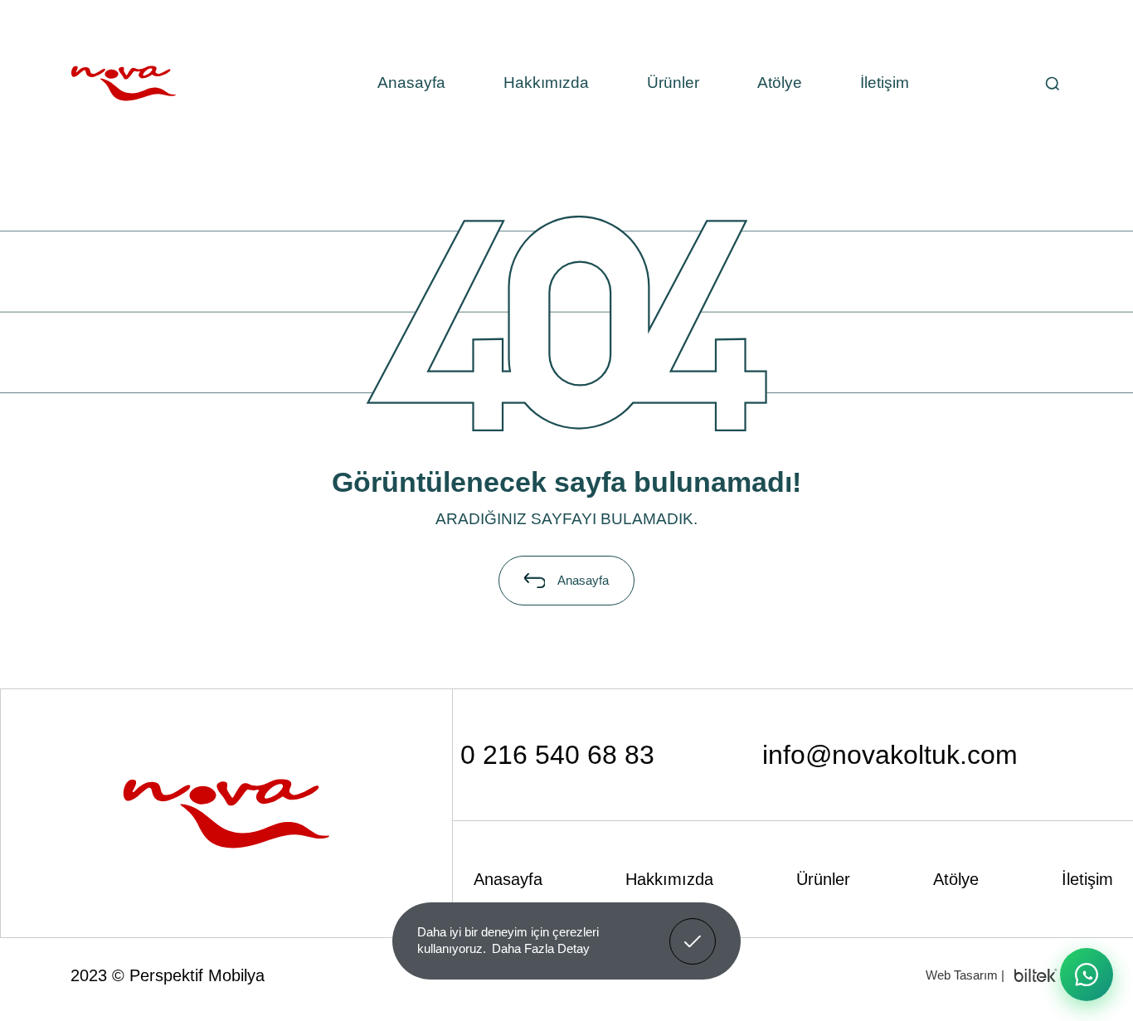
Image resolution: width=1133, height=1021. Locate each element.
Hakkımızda (546, 82)
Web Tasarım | (965, 975)
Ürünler (673, 82)
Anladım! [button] (693, 929)
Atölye (779, 82)
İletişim (884, 82)
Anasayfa (411, 82)
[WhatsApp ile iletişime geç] (1086, 974)
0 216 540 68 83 (557, 755)
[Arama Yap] (1052, 83)
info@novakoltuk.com (890, 755)
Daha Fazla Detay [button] (541, 948)
